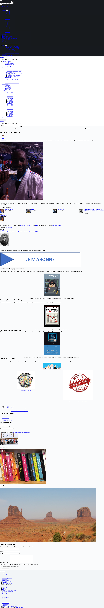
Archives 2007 (10, 115)
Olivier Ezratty (5, 605)
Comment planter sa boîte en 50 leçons (14, 73)
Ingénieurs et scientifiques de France (9, 590)
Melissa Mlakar (8, 88)
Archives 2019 (10, 101)
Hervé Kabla (7, 85)
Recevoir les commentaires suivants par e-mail (10, 566)
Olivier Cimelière (5, 603)
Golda (32, 209)
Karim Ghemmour (8, 87)
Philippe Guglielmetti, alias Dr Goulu (9, 606)
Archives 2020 (10, 100)
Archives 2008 (10, 114)
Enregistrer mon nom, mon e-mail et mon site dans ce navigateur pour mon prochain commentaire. (19, 564)
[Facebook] (0, 216)
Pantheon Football (5, 580)
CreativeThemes (19, 607)
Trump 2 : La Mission (9, 209)
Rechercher (87, 128)
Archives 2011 (10, 112)
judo (1, 215)
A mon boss (4, 587)
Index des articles (8, 66)
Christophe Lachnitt (6, 599)
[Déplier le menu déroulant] (10, 61)
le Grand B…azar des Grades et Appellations (19, 411)
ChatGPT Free (85, 401)
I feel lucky (29, 390)
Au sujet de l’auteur (6, 61)
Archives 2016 (10, 105)
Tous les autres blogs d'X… (7, 583)
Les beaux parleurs (6, 602)
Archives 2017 (10, 103)
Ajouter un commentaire (5, 562)
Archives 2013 (10, 110)
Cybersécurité (7, 68)
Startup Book (4, 582)
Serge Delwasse (8, 86)
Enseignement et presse (9, 64)
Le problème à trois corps (7, 416)
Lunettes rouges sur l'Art (7, 578)
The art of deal (61, 209)
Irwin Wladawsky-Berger (7, 600)
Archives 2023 (10, 97)
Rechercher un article (17, 126)
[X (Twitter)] (2, 216)
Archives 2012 (10, 111)
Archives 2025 (10, 94)
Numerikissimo (5, 592)
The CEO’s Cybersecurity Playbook (14, 71)
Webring (24, 390)
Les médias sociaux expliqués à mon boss (15, 80)
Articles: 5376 (2, 230)
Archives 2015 (10, 107)
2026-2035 (7, 91)
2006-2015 (7, 106)
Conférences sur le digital (9, 63)
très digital (37, 225)
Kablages (2, 57)
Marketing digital (8, 77)
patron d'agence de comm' (25, 225)
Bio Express (7, 62)
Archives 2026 (10, 92)
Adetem (3, 588)
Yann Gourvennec (9, 227)
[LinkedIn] (5, 216)
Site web (1, 553)
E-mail (1, 551)
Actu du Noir (4, 573)
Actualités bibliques (6, 574)
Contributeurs (5, 84)
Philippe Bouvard (10, 406)
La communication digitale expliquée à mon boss (16, 78)
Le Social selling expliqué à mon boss (14, 79)
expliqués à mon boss (56, 225)
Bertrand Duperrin (5, 597)
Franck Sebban (8, 89)
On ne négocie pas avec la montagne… (9, 415)
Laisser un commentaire (4, 568)
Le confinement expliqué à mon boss (12, 83)
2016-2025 (7, 93)
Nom (1, 548)
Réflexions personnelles (6, 581)
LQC (3, 576)
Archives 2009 (10, 113)
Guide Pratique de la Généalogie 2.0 (14, 75)
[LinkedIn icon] (1, 229)
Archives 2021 (10, 99)
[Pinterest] (3, 216)
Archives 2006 (10, 116)
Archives (4, 90)
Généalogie (7, 74)
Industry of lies (10, 407)
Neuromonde (4, 579)
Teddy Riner (3, 140)
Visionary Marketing (6, 593)
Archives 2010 (10, 104)
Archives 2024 (10, 96)
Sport (3, 138)
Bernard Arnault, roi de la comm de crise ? (18, 408)
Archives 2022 (10, 98)
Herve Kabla (4, 408)
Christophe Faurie (5, 598)
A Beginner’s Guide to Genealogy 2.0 (14, 76)
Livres (6, 65)
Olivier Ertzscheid (5, 604)
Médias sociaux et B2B (11, 81)
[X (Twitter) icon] (3, 229)
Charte (21, 390)
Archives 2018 (10, 102)
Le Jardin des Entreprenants (7, 591)
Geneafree (4, 589)
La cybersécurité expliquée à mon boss (14, 70)
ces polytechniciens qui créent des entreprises (21, 432)
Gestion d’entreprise (8, 72)
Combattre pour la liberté (7, 420)
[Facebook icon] (0, 229)
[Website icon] (2, 229)
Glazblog (4, 575)
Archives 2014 (10, 109)
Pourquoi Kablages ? (6, 117)
